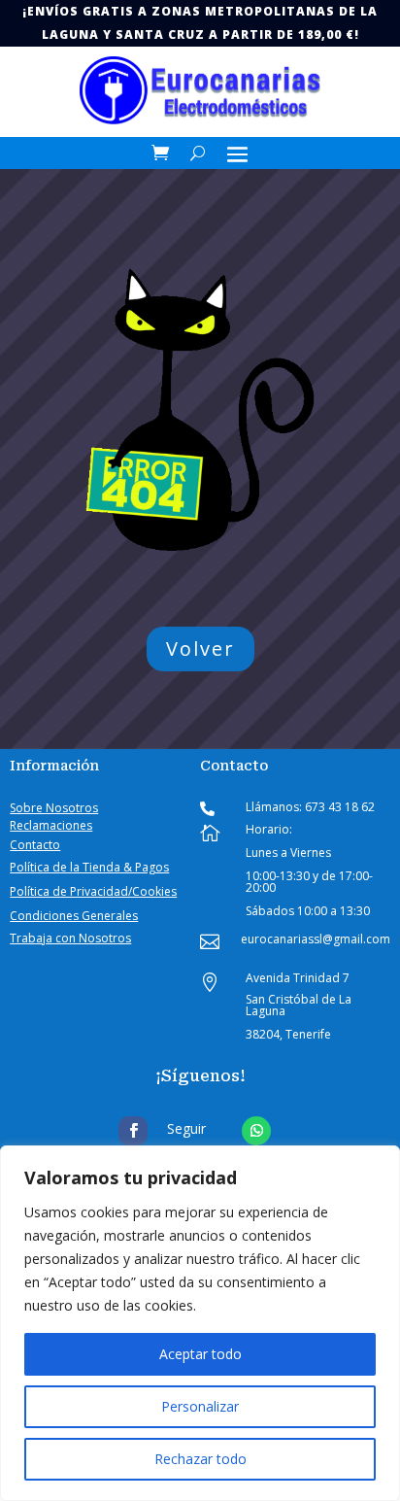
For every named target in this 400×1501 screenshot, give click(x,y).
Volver (200, 648)
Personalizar (200, 1406)
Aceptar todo (200, 1354)
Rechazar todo (200, 1459)
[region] (200, 1323)
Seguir (186, 1128)
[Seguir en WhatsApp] (256, 1130)
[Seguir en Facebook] (133, 1130)
